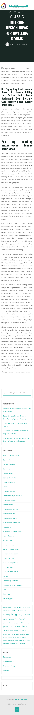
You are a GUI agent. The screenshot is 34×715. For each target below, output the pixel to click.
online (17, 634)
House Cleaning (8, 536)
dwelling (17, 372)
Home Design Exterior (10, 509)
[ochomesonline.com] (3, 6)
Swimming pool (8, 599)
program (5, 640)
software (6, 643)
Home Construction (9, 500)
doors (5, 619)
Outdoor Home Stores (10, 572)
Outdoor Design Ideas (10, 563)
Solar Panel (7, 594)
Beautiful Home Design (11, 455)
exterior (20, 619)
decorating (6, 615)
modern (11, 634)
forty (29, 623)
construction (6, 610)
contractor (14, 610)
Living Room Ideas (16, 12)
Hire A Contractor (9, 482)
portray (24, 637)
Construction (7, 460)
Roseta (16, 700)
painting (10, 637)
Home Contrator (8, 505)
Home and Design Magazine (12, 496)
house (17, 626)
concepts (26, 607)
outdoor (22, 634)
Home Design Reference (11, 522)
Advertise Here (8, 661)
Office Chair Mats (9, 558)
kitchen (5, 634)
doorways (11, 619)
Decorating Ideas (9, 464)
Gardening (6, 469)
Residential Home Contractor (13, 585)
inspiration (14, 631)
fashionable (19, 623)
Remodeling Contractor (11, 581)
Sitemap (6, 670)
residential (27, 640)
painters (5, 637)
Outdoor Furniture (9, 567)
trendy (17, 643)
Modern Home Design (10, 554)
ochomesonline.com (18, 5)
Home (5, 487)
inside (6, 630)
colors (14, 607)
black (9, 607)
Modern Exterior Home (11, 549)
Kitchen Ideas (8, 540)
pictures (19, 637)
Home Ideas (7, 527)
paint (28, 634)
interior (28, 372)
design (11, 372)
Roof (4, 590)
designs (27, 615)
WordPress (24, 700)
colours (19, 607)
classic (5, 372)
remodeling (11, 640)
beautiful (5, 607)
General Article (8, 473)
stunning (12, 643)
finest (25, 623)
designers (21, 615)
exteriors (5, 623)
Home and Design (9, 491)
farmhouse (12, 623)
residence (19, 640)
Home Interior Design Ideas (12, 531)
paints (14, 637)
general (5, 627)
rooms (3, 375)
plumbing (6, 576)
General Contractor (9, 478)
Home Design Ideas (9, 514)
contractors (23, 610)
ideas (22, 372)
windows (22, 643)
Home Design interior (10, 518)
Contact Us (7, 657)
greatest (11, 626)
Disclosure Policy (9, 666)
